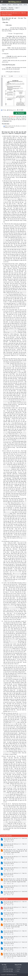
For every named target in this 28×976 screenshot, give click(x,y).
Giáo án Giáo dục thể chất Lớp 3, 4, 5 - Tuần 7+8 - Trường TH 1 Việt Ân (15, 948)
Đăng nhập (15, 4)
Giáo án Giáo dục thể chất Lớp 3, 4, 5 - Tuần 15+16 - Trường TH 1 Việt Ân (15, 839)
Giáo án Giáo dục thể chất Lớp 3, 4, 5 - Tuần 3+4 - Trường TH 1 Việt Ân (15, 844)
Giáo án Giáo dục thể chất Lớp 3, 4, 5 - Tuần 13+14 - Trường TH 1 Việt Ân (15, 857)
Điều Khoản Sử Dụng (8, 969)
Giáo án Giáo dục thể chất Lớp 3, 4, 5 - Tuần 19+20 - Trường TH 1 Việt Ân (15, 892)
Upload (20, 4)
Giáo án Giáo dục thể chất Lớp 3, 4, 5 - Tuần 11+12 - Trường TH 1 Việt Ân (15, 868)
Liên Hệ (5, 967)
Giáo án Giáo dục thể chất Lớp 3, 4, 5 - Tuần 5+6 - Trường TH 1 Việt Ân (15, 874)
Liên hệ (25, 4)
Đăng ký (9, 4)
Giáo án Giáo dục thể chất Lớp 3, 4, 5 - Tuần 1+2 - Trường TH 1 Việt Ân (15, 908)
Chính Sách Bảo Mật (8, 971)
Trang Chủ (4, 4)
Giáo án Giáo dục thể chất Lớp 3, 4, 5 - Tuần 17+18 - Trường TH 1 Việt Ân (15, 886)
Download (21, 113)
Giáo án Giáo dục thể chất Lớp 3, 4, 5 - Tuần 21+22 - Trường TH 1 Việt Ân (15, 863)
